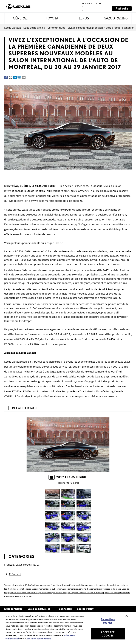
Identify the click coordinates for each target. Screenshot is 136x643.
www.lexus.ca (109, 396)
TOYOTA (52, 18)
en (96, 3)
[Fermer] (127, 616)
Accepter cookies (108, 633)
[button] (52, 494)
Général (20, 18)
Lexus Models (24, 564)
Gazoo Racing (116, 18)
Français (9, 564)
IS (34, 564)
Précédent (15, 574)
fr (100, 3)
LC (37, 564)
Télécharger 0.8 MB (67, 482)
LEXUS (84, 18)
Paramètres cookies (108, 620)
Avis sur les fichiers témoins (39, 638)
